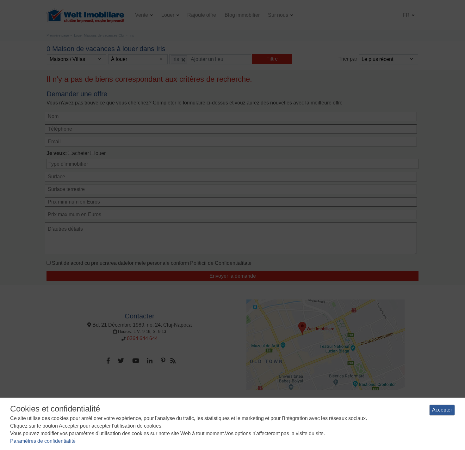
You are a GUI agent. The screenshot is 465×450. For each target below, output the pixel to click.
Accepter (442, 409)
